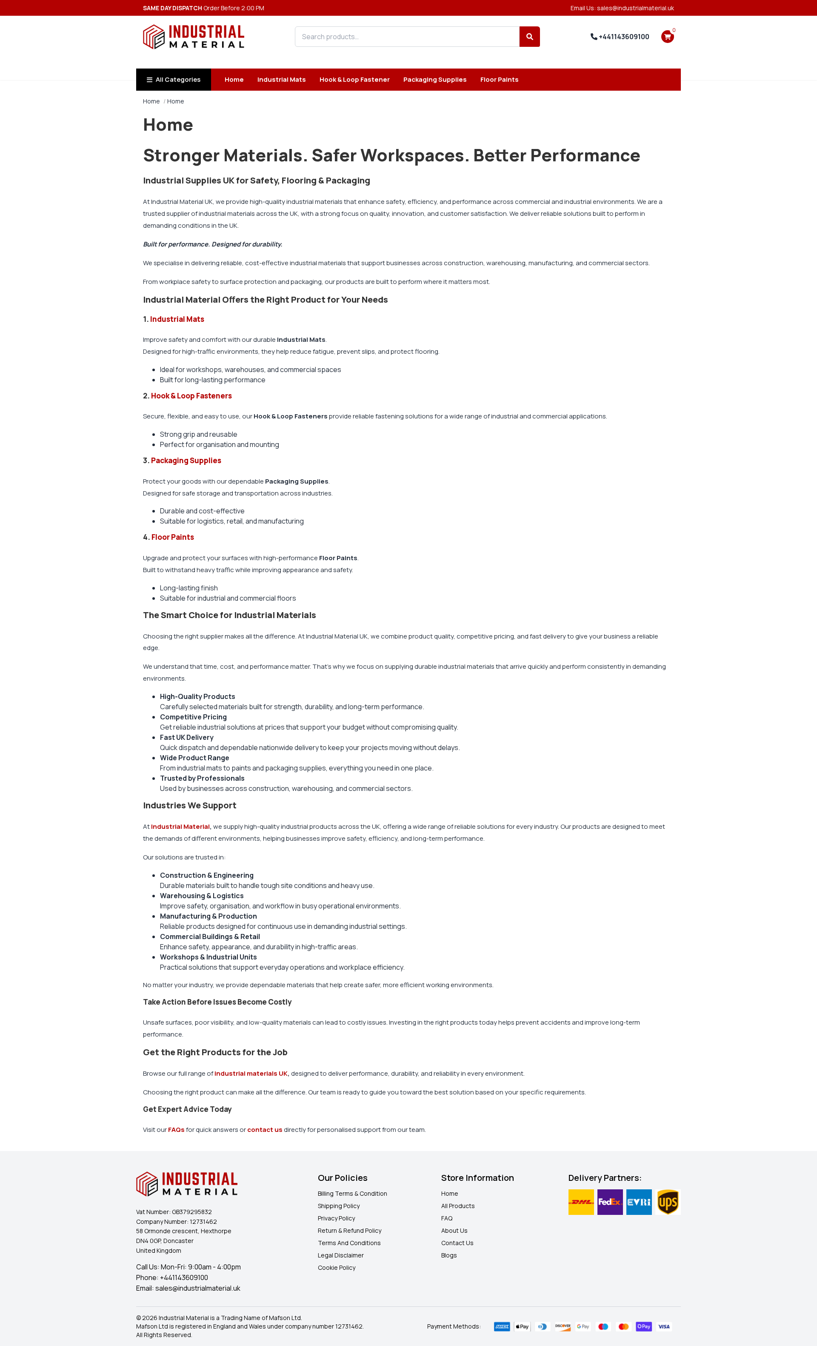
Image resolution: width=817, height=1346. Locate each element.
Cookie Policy (336, 1267)
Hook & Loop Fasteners (192, 396)
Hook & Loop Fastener (355, 79)
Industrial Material (180, 826)
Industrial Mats (281, 79)
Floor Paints (499, 79)
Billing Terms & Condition (352, 1193)
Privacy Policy (336, 1218)
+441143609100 (623, 36)
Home (234, 79)
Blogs (449, 1255)
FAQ (446, 1218)
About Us (454, 1230)
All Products (458, 1206)
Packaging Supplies (435, 79)
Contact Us (457, 1243)
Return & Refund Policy (349, 1230)
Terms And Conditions (349, 1243)
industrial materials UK (251, 1073)
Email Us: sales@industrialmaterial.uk (622, 8)
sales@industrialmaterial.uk (197, 1288)
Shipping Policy (339, 1206)
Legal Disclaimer (341, 1255)
